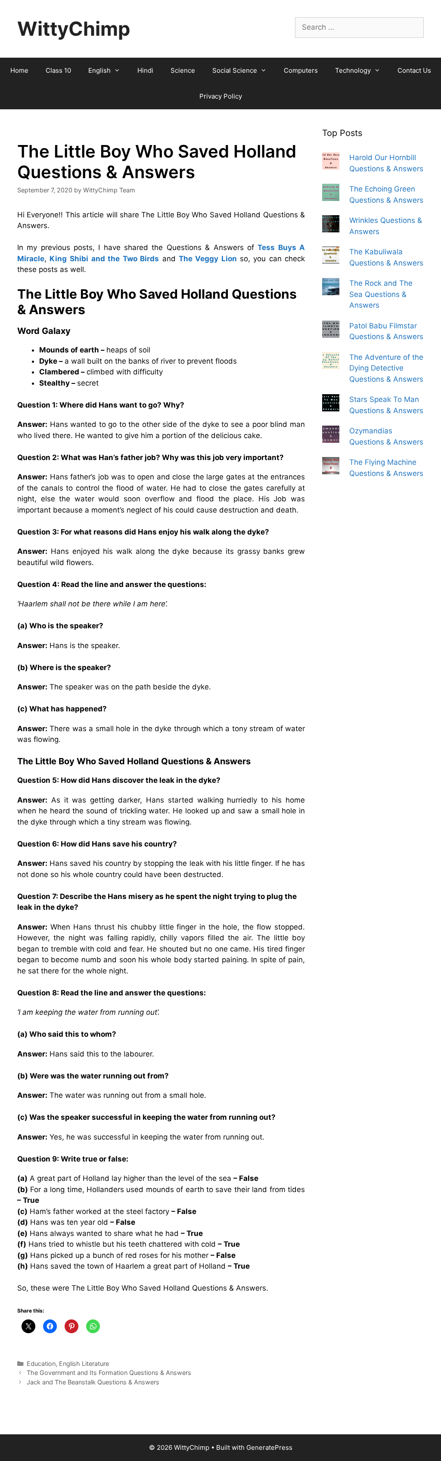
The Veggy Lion (208, 258)
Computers (301, 70)
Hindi (145, 70)
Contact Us (414, 70)
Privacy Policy (220, 96)
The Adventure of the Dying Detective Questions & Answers (386, 368)
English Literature (84, 1363)
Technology (353, 70)
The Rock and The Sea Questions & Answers (381, 294)
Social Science (234, 70)
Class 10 (58, 70)
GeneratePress (269, 1447)
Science (183, 70)
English (99, 70)
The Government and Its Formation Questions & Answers (109, 1372)
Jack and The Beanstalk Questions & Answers (93, 1382)
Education (41, 1363)
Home (19, 70)
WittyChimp (73, 28)
